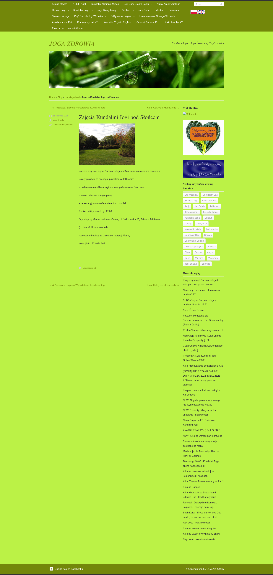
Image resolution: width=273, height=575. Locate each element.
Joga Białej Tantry (106, 10)
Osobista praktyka (194, 246)
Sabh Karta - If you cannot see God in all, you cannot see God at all (202, 514)
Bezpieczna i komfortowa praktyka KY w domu (201, 392)
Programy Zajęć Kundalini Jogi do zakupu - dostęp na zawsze (201, 282)
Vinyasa (199, 258)
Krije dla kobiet (210, 212)
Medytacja (201, 223)
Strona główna (59, 4)
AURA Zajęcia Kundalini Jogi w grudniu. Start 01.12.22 (199, 302)
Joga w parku (191, 212)
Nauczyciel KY (192, 235)
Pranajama (174, 10)
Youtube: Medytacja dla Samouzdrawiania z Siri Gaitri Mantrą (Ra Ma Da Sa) (203, 320)
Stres (187, 252)
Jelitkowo (214, 206)
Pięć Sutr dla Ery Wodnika (88, 16)
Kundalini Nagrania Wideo (105, 4)
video (187, 258)
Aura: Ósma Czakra (193, 310)
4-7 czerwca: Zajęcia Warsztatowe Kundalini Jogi (77, 107)
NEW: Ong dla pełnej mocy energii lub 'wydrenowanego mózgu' (201, 402)
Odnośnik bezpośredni (63, 124)
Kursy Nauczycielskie (168, 4)
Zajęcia (56, 28)
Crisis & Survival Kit (147, 22)
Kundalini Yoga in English (117, 22)
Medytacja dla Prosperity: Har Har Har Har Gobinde (201, 453)
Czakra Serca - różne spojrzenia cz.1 (203, 330)
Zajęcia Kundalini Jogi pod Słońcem (119, 117)
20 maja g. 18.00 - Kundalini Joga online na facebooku (201, 463)
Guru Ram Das (210, 195)
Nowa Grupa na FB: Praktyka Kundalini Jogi (198, 422)
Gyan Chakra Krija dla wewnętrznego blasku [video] (202, 348)
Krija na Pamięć (191, 487)
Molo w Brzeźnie (193, 229)
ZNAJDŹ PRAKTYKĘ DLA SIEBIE (201, 430)
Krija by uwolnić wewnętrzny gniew (201, 533)
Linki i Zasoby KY (173, 22)
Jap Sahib (199, 206)
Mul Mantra (212, 229)
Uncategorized (72, 97)
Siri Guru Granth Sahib (136, 4)
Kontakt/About (75, 28)
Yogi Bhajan (191, 264)
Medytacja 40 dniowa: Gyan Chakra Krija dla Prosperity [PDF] (202, 338)
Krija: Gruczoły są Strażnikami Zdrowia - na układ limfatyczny (199, 494)
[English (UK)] (201, 12)
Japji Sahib (144, 10)
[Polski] (193, 12)
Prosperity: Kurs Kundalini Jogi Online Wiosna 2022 (199, 358)
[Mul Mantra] (190, 114)
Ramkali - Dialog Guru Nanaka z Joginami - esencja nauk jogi (200, 504)
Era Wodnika (191, 195)
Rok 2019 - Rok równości (196, 522)
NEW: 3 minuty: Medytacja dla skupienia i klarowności (199, 412)
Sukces (198, 252)
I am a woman (209, 200)
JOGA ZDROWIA (72, 43)
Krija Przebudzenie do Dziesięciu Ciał (203, 365)
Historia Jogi (58, 10)
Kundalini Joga (81, 10)
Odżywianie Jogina (121, 16)
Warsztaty (213, 258)
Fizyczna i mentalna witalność (199, 539)
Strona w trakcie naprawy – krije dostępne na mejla (200, 443)
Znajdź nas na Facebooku (68, 569)
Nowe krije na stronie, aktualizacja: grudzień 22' (201, 292)
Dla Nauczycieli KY (87, 22)
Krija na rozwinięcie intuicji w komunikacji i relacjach (198, 473)
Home (52, 97)
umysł (210, 252)
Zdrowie (206, 264)
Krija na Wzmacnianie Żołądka (199, 528)
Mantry (159, 10)
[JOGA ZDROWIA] (136, 69)
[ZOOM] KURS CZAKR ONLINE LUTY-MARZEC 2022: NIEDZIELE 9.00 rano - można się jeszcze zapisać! (201, 378)
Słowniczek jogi (60, 16)
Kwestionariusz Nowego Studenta (157, 16)
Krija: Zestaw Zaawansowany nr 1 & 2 (203, 481)
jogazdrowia (58, 120)
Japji (187, 206)
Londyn (208, 218)
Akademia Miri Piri (62, 22)
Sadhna (126, 10)
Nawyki (208, 235)
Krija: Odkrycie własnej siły (163, 107)
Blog (60, 97)
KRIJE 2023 (79, 4)
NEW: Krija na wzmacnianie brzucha (202, 435)
